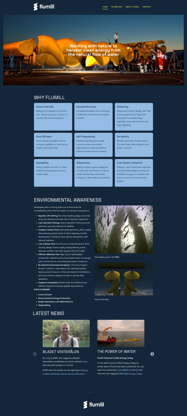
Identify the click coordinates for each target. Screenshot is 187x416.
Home (105, 7)
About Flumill (132, 7)
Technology (116, 7)
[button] (90, 83)
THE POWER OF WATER (128, 370)
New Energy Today (133, 373)
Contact (147, 7)
